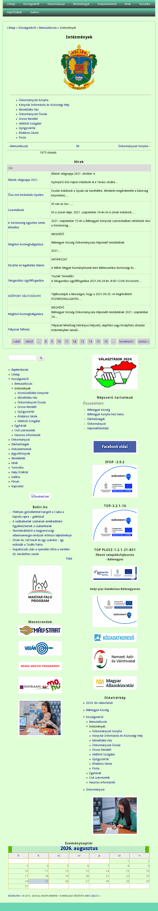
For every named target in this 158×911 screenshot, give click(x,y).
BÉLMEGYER (15, 896)
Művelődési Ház (29, 109)
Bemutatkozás (48, 27)
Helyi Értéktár (14, 12)
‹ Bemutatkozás (18, 146)
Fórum (15, 481)
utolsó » (144, 341)
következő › (127, 341)
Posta (22, 137)
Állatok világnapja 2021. (23, 179)
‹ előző (29, 341)
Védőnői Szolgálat (30, 123)
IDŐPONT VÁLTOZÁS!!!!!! (24, 296)
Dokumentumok (107, 4)
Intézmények (22, 388)
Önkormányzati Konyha (33, 100)
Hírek (128, 4)
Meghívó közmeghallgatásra (25, 244)
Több (69, 558)
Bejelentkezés (19, 369)
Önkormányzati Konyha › (134, 146)
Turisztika (144, 4)
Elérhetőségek (81, 4)
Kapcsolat (17, 486)
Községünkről (31, 4)
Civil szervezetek (24, 430)
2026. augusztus (79, 848)
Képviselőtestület (98, 428)
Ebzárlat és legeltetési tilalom (26, 265)
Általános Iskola (28, 132)
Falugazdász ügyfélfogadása (26, 280)
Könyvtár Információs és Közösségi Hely (44, 104)
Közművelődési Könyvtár (33, 393)
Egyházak (20, 425)
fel (77, 146)
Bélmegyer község (98, 409)
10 (59, 341)
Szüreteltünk (16, 210)
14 (90, 341)
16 (106, 341)
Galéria (34, 12)
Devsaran (148, 907)
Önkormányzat (56, 4)
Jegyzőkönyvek (20, 453)
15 (98, 341)
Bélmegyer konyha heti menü (105, 414)
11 (67, 341)
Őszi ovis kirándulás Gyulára (25, 194)
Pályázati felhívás (19, 329)
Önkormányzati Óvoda (33, 114)
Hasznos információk (27, 435)
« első (16, 341)
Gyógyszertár (27, 128)
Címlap (11, 4)
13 (82, 341)
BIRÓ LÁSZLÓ (92, 896)
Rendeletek (18, 458)
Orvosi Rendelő (28, 118)
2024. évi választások (99, 702)
